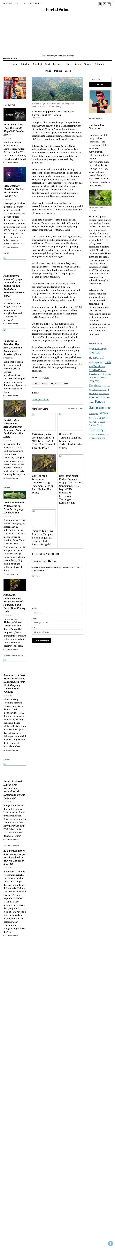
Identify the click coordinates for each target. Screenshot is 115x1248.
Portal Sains (57, 9)
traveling (100, 434)
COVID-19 (95, 370)
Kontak (38, 4)
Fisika (103, 374)
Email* (34, 618)
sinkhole (53, 383)
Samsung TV (93, 414)
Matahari (92, 397)
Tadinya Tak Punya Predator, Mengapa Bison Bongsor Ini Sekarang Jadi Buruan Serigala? (42, 537)
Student (88, 64)
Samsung (105, 408)
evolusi (98, 374)
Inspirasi (58, 70)
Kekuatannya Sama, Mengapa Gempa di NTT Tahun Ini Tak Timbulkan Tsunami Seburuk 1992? (14, 285)
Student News (95, 425)
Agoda (92, 348)
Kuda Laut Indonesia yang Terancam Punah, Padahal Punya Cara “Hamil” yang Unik (14, 603)
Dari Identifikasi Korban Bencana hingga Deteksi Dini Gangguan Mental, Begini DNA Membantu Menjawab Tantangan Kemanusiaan (70, 489)
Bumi (47, 64)
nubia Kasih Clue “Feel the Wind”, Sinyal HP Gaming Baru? (14, 129)
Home (14, 64)
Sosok (68, 70)
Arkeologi (37, 64)
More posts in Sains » (75, 409)
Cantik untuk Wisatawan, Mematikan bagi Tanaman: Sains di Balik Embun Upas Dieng (14, 428)
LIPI (106, 389)
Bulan (91, 367)
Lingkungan (99, 390)
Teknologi (99, 64)
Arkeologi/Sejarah (96, 362)
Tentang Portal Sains (24, 4)
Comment (36, 576)
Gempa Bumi (93, 378)
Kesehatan (58, 64)
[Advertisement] (57, 33)
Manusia (93, 393)
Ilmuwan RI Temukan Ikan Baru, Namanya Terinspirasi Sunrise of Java (13, 347)
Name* (34, 608)
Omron (91, 402)
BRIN (108, 362)
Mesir (98, 397)
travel (92, 434)
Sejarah (103, 418)
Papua (100, 401)
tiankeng (64, 383)
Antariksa (25, 64)
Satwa (78, 64)
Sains (68, 64)
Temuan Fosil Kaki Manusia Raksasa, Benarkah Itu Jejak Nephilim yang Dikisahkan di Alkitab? (14, 683)
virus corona (95, 437)
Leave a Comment (11, 163)
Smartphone (94, 422)
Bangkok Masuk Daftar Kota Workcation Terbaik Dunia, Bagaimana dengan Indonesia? (15, 790)
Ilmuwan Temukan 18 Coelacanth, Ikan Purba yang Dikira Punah (14, 507)
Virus (106, 434)
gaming (108, 374)
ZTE (103, 438)
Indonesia (102, 377)
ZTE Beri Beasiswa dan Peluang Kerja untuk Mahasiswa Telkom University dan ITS (14, 857)
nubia (108, 397)
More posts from (40, 399)
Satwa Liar (93, 418)
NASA (103, 397)
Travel (48, 70)
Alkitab (103, 348)
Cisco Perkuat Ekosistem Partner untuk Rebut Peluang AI (14, 190)
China (36, 383)
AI (97, 348)
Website (35, 628)
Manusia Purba (104, 394)
